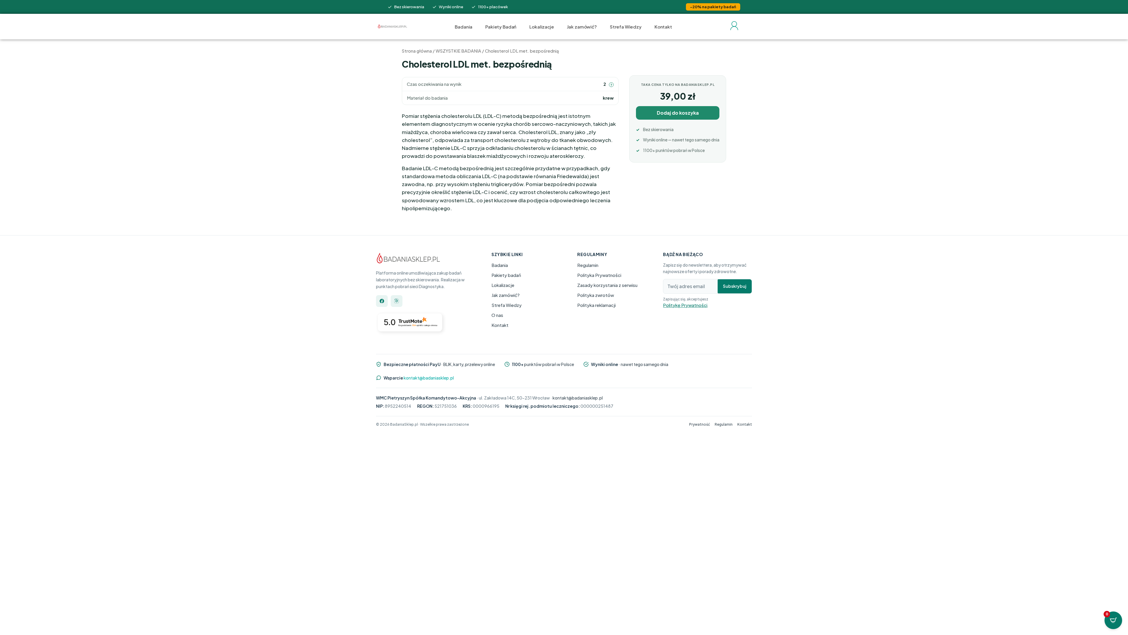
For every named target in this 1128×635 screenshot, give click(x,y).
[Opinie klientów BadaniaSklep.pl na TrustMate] (411, 326)
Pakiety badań (506, 275)
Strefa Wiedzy (626, 26)
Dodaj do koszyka (678, 113)
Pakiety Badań (500, 26)
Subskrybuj (734, 286)
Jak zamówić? (582, 26)
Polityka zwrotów (595, 295)
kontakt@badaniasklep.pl (429, 377)
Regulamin (587, 265)
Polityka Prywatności (599, 275)
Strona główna (417, 51)
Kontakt (663, 26)
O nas (497, 315)
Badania (463, 26)
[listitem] (382, 301)
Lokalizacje (541, 26)
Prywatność (699, 424)
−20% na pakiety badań (713, 6)
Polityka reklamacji (596, 305)
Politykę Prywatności (685, 305)
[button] (611, 84)
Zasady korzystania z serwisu (607, 285)
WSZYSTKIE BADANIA (458, 51)
